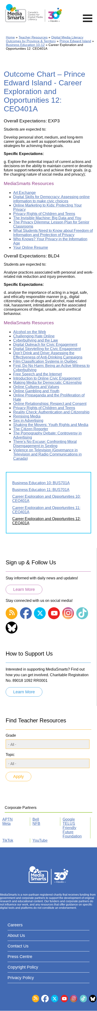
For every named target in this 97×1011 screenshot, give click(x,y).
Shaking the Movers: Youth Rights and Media (50, 425)
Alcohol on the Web (29, 332)
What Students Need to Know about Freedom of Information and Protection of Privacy (53, 233)
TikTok (7, 840)
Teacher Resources (33, 37)
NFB (36, 824)
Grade (11, 735)
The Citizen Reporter (30, 429)
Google (69, 819)
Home (10, 37)
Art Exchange (24, 193)
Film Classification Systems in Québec (45, 361)
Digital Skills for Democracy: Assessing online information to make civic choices (51, 199)
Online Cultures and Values (36, 387)
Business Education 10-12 (25, 45)
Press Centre (20, 956)
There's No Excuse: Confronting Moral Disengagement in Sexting (45, 444)
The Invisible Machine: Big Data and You (47, 218)
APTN (7, 819)
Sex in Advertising (28, 421)
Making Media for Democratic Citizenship (47, 383)
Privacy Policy (21, 977)
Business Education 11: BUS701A (40, 490)
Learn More (24, 589)
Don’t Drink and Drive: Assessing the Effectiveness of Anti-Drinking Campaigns (47, 355)
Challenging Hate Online (34, 336)
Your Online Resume (30, 247)
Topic (10, 755)
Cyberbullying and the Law (35, 340)
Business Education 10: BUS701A (41, 483)
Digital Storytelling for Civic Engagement (47, 349)
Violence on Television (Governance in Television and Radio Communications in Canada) (47, 454)
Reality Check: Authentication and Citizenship (51, 412)
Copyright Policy (23, 967)
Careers (15, 925)
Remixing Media (26, 416)
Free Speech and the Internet (37, 374)
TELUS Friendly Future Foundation (72, 830)
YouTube (40, 840)
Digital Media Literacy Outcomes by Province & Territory (44, 39)
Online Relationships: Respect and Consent (49, 404)
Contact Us (18, 946)
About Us (16, 935)
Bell (35, 819)
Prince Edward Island (75, 41)
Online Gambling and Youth (36, 391)
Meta (6, 824)
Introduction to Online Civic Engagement (47, 378)
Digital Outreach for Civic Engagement (45, 345)
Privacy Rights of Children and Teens (44, 214)
